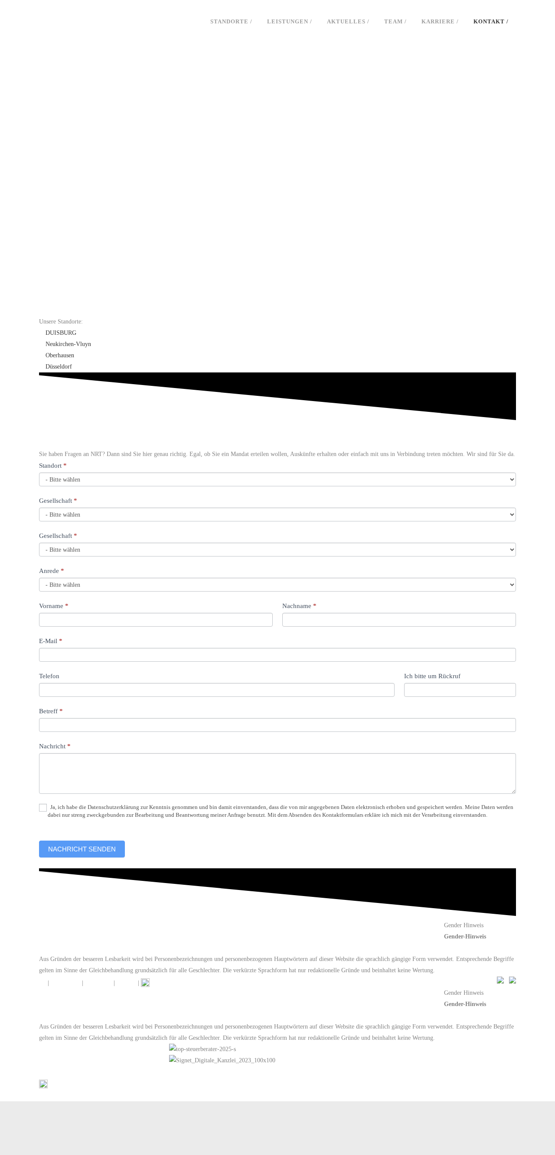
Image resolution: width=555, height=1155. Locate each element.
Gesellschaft (58, 500)
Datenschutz (65, 983)
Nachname (299, 605)
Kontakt (126, 983)
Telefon (49, 676)
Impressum (98, 983)
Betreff (51, 711)
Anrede (51, 570)
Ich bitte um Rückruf (432, 676)
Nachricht (55, 746)
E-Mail (50, 640)
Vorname (54, 605)
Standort (53, 465)
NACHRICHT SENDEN (82, 849)
